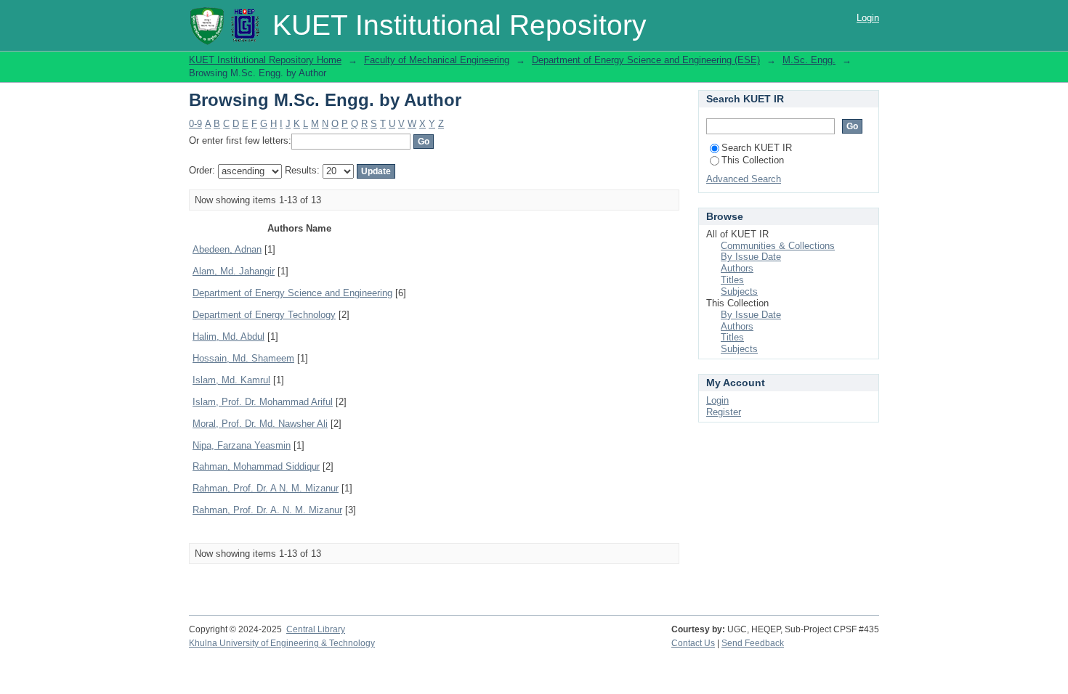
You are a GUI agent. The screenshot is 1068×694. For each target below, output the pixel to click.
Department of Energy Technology (264, 314)
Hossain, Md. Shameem (243, 358)
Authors (737, 268)
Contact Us (693, 643)
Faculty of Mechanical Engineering (436, 59)
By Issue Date (751, 256)
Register (723, 412)
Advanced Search (743, 179)
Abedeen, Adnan (227, 249)
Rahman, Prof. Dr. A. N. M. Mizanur (267, 510)
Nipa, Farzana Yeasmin (242, 445)
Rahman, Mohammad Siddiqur (256, 466)
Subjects (739, 291)
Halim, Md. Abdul (228, 336)
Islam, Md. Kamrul (231, 380)
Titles (732, 279)
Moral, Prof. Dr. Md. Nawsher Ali (260, 423)
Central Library (315, 629)
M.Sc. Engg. (809, 59)
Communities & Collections (778, 245)
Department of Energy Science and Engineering (292, 292)
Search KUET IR (756, 147)
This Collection (752, 160)
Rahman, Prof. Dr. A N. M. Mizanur (266, 488)
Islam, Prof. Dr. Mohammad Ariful (263, 401)
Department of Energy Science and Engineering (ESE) (646, 59)
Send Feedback (752, 643)
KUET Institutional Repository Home (265, 59)
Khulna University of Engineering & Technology (282, 643)
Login (868, 17)
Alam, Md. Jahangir (234, 271)
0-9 (195, 123)
